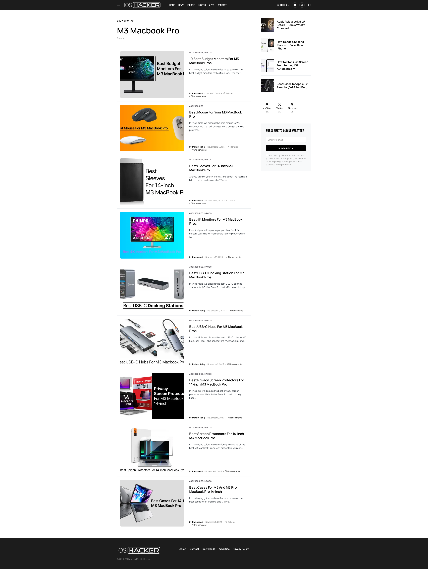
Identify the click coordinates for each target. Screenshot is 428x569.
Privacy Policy (241, 548)
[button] (119, 5)
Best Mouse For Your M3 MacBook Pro (215, 114)
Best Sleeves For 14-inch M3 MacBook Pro (211, 168)
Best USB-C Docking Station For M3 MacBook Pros (216, 275)
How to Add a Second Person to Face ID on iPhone (290, 45)
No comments (199, 96)
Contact (194, 548)
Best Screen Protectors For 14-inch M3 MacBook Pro (216, 435)
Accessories (196, 52)
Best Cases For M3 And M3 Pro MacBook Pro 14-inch (213, 489)
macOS (208, 52)
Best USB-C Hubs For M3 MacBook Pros (216, 328)
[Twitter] (302, 5)
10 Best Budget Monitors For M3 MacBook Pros (214, 60)
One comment (199, 149)
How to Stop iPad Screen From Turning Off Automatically (292, 65)
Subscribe (284, 148)
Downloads (208, 548)
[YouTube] (294, 5)
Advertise (224, 548)
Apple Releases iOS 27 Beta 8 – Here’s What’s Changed (291, 25)
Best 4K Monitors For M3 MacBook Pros (215, 221)
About (182, 548)
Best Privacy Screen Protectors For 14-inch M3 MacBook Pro (216, 382)
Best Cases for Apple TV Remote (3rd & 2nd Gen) (292, 85)
